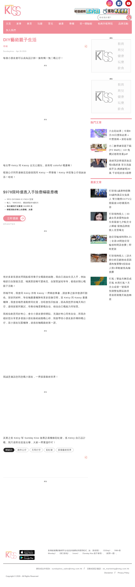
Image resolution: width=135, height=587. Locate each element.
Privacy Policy (123, 573)
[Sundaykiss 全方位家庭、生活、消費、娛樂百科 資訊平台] (22, 10)
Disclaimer (108, 573)
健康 (61, 23)
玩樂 (40, 23)
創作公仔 (22, 450)
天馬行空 (36, 450)
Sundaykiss (8, 51)
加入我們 (11, 30)
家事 (18, 23)
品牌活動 (123, 23)
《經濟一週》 (110, 553)
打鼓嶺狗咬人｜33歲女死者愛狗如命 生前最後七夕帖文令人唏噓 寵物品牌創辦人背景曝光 (120, 222)
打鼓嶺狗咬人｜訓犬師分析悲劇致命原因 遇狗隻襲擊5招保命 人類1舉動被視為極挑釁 (120, 263)
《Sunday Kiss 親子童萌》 (92, 553)
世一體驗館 (86, 23)
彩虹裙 (49, 450)
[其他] (86, 47)
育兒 (50, 23)
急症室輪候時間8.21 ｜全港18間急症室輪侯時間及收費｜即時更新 (120, 243)
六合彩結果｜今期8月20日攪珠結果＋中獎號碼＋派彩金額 (120, 135)
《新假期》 (95, 550)
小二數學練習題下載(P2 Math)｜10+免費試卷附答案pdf (120, 150)
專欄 (71, 23)
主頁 (8, 23)
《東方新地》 (63, 553)
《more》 (75, 553)
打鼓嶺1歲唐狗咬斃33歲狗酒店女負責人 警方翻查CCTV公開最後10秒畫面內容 (120, 198)
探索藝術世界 (64, 450)
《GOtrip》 (106, 550)
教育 (29, 23)
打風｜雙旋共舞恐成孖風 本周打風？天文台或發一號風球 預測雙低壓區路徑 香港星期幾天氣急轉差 (120, 288)
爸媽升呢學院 (105, 23)
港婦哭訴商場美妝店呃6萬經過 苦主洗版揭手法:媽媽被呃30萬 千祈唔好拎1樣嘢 (120, 166)
